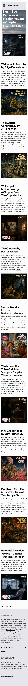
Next (11, 606)
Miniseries (22, 30)
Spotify (11, 648)
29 (7, 606)
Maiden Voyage (15, 30)
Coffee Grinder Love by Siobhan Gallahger (12, 309)
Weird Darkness (10, 630)
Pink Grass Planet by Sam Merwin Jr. (12, 432)
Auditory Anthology (13, 5)
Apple (24, 648)
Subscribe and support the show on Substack (7, 658)
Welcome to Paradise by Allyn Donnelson (13, 66)
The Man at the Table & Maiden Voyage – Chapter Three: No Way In (11, 371)
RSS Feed (4, 652)
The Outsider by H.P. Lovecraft (10, 250)
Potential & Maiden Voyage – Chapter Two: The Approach (12, 553)
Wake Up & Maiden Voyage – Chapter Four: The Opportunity (11, 191)
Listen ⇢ (21, 85)
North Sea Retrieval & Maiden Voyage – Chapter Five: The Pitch (14, 19)
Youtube (18, 648)
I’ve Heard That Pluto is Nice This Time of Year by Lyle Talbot (13, 492)
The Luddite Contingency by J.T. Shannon (10, 125)
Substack (4, 648)
